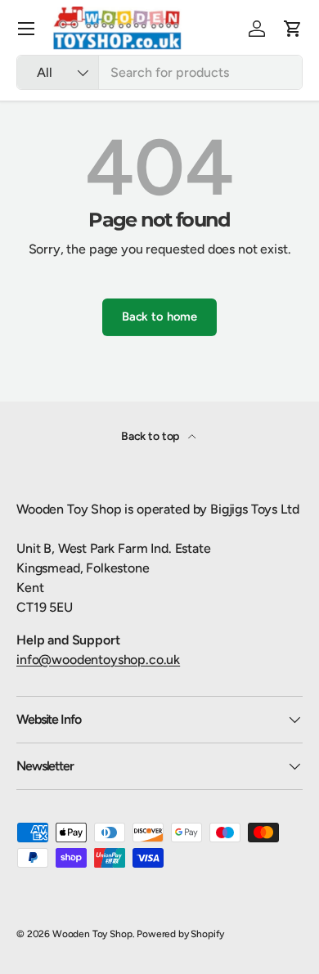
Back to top (151, 436)
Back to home (159, 316)
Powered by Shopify (180, 934)
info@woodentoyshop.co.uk (98, 659)
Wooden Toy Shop (92, 934)
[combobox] (159, 72)
